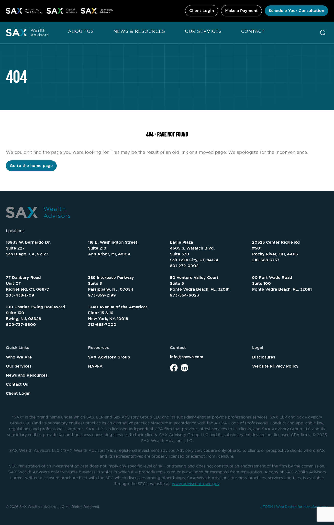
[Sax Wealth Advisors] (27, 32)
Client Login (201, 10)
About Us (81, 31)
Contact (253, 31)
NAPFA (95, 366)
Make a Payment (241, 10)
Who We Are (19, 357)
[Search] (322, 32)
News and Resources (26, 375)
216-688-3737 (265, 259)
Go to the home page (31, 165)
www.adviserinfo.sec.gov (195, 483)
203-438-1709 (20, 295)
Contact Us (17, 384)
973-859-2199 (102, 295)
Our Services (203, 31)
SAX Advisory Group (109, 357)
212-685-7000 (102, 324)
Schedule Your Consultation (296, 10)
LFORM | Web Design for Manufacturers (294, 506)
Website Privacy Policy (275, 366)
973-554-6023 (184, 295)
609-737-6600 (21, 324)
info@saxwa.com (186, 356)
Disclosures (263, 357)
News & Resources (139, 31)
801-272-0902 (184, 265)
